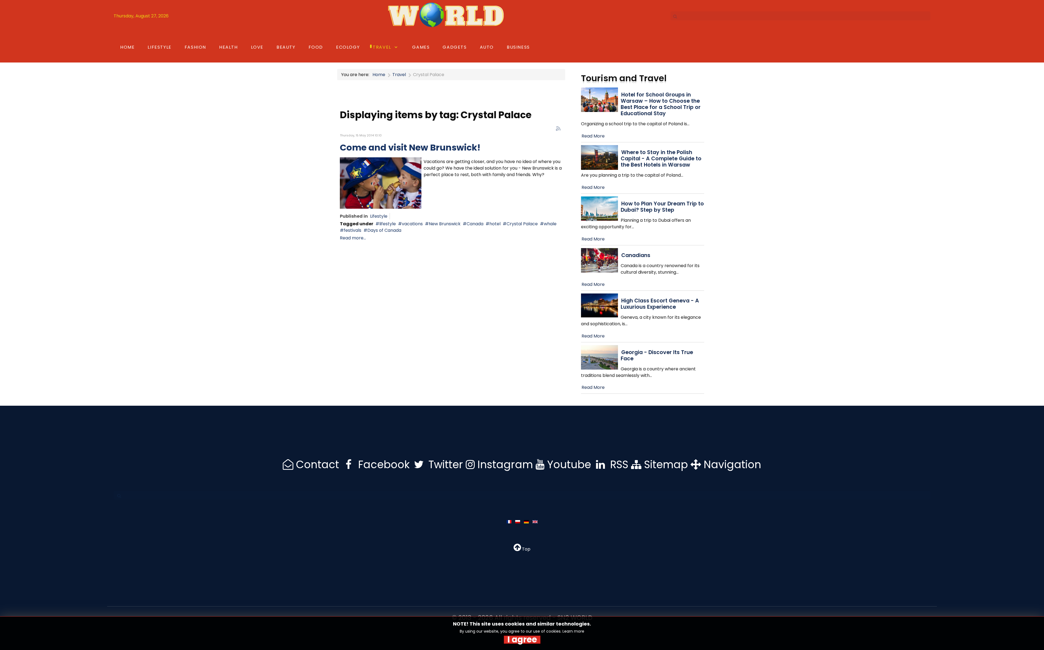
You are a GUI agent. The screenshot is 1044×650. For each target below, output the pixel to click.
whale (550, 224)
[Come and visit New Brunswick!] (380, 183)
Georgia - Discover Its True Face (657, 355)
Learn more (573, 631)
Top (525, 549)
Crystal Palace (522, 224)
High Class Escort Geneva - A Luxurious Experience (660, 304)
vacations (412, 224)
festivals (352, 230)
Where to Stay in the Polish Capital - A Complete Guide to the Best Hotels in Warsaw (661, 158)
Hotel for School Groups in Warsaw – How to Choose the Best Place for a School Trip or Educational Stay (661, 104)
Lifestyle (378, 216)
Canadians (635, 255)
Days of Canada (384, 230)
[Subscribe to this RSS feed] (558, 128)
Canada (475, 224)
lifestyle (387, 224)
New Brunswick (445, 224)
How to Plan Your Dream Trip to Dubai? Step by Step (662, 207)
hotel (495, 224)
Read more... (353, 238)
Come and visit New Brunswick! (410, 147)
